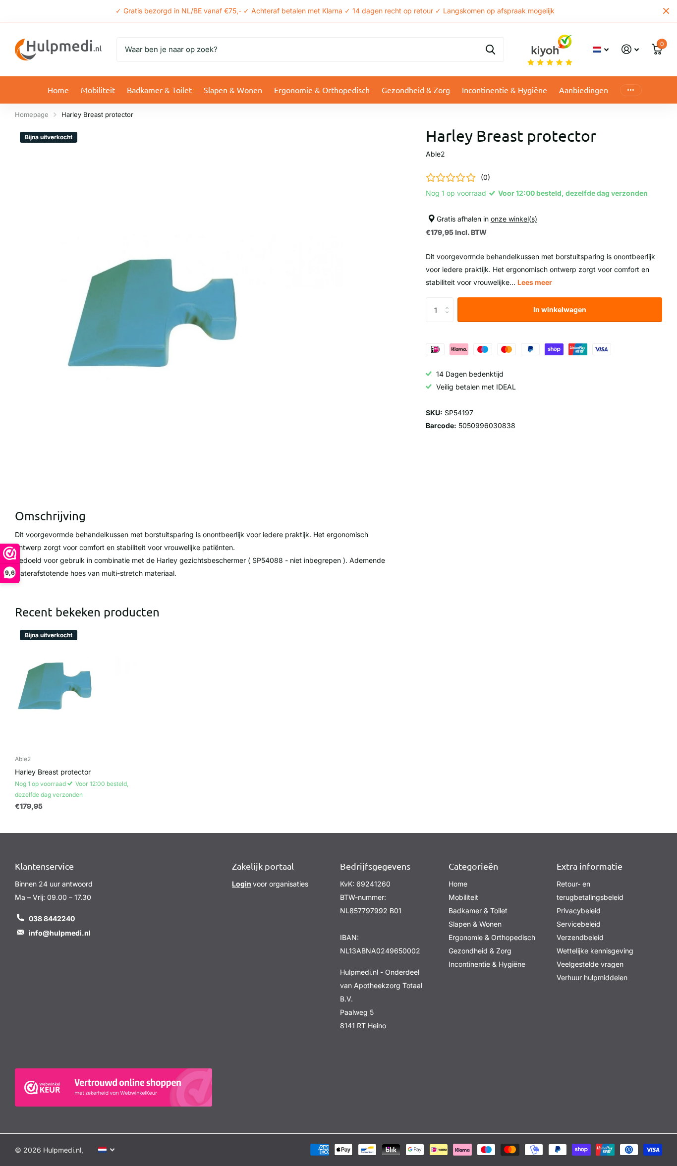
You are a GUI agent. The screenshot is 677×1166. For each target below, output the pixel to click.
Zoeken (490, 49)
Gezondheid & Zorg (416, 90)
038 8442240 (52, 918)
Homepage (32, 114)
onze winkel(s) (514, 219)
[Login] (630, 49)
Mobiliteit (98, 90)
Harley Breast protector (53, 772)
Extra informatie (589, 866)
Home (58, 90)
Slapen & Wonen (233, 90)
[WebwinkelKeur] (113, 1087)
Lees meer (534, 282)
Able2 (435, 154)
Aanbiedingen (583, 90)
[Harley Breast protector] (76, 686)
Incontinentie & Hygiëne (504, 90)
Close (666, 11)
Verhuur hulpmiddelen (592, 977)
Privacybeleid (579, 910)
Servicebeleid (579, 924)
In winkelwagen (559, 309)
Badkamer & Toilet (159, 90)
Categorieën (473, 866)
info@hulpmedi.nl (60, 933)
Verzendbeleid (580, 937)
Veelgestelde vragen (590, 964)
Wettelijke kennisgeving (595, 950)
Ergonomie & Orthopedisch (322, 90)
